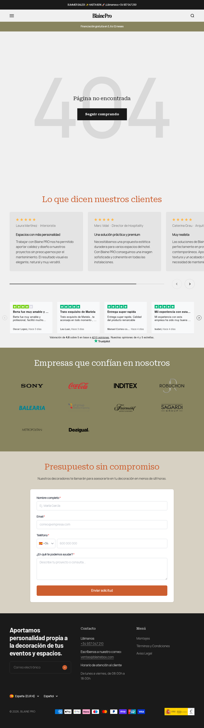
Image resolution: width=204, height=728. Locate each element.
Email (41, 516)
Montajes (143, 638)
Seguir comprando (102, 114)
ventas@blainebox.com (97, 657)
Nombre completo (49, 498)
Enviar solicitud (102, 590)
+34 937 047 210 (92, 644)
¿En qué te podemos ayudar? (56, 554)
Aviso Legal (144, 653)
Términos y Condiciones (153, 646)
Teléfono (43, 535)
